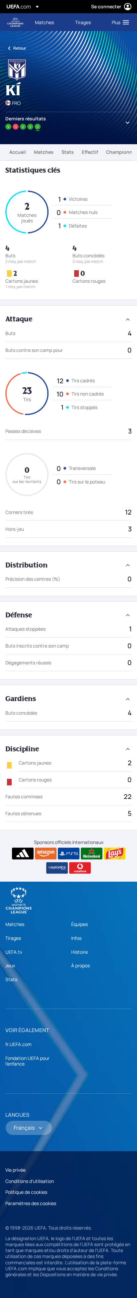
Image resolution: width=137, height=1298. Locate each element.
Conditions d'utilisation (29, 1181)
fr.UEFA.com (18, 1044)
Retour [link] (19, 48)
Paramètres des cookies (30, 1203)
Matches (44, 151)
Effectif (90, 151)
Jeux (10, 965)
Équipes (79, 924)
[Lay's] (114, 853)
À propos (80, 965)
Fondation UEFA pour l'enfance (27, 1061)
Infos (76, 938)
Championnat (121, 151)
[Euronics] (57, 868)
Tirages (13, 938)
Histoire (79, 952)
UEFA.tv (13, 952)
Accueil (17, 151)
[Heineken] (91, 853)
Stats (68, 151)
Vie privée (15, 1170)
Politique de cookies (26, 1192)
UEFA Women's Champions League (15, 22)
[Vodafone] (80, 868)
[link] (44, 22)
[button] (118, 22)
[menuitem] (49, 22)
